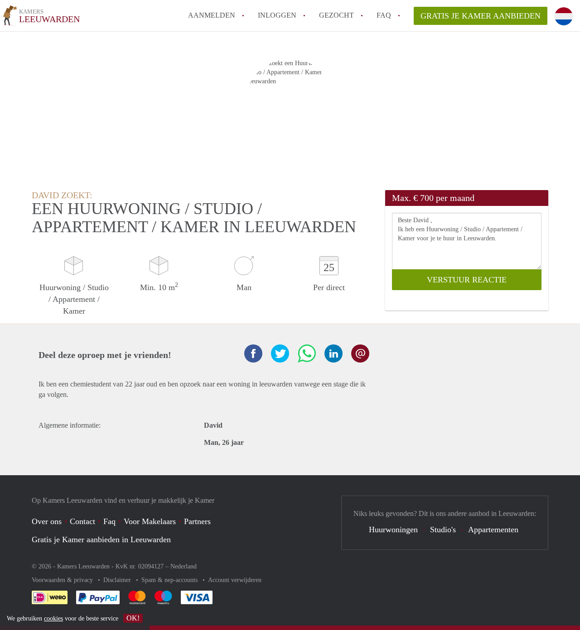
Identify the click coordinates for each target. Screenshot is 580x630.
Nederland (183, 566)
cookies (53, 618)
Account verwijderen (234, 580)
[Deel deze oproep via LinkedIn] (333, 353)
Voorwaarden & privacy (63, 580)
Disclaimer (118, 580)
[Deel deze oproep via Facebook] (253, 353)
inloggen (277, 15)
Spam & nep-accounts (170, 580)
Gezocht (336, 15)
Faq (109, 521)
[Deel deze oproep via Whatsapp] (307, 353)
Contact (82, 521)
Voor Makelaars (150, 521)
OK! (133, 618)
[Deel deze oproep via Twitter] (280, 353)
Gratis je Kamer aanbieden (480, 15)
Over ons (47, 521)
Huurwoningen (393, 529)
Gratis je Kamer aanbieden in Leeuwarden (101, 539)
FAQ (384, 15)
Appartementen (493, 529)
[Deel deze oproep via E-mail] (360, 353)
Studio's (443, 529)
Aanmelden (211, 15)
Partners (197, 521)
